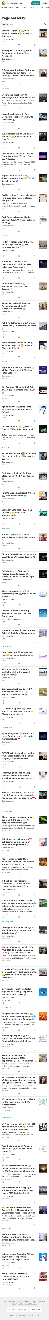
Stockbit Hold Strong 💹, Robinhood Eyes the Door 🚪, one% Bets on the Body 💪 (19, 456)
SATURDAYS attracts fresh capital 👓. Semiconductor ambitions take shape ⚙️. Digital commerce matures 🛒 (18, 756)
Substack (13, 1315)
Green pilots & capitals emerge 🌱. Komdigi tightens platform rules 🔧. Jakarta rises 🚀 (19, 930)
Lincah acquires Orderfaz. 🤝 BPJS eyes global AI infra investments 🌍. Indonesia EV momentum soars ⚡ (19, 903)
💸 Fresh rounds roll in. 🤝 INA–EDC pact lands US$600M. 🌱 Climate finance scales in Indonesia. (19, 1127)
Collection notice (31, 1304)
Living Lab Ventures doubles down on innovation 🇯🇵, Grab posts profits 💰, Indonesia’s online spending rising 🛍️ (19, 972)
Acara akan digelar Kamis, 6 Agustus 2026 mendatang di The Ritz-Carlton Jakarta (18, 163)
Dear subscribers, (8, 636)
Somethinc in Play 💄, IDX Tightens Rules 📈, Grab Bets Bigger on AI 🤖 (18, 631)
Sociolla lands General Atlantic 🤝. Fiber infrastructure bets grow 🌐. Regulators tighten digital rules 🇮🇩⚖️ (18, 795)
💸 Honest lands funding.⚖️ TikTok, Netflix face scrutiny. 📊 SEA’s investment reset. (19, 1102)
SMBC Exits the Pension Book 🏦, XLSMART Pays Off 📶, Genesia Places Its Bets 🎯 (17, 345)
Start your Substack (18, 1309)
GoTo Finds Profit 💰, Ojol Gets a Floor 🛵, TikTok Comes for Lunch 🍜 (18, 429)
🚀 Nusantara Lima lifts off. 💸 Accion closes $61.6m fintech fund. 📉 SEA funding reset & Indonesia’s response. (18, 1169)
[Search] (45, 24)
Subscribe (35, 3)
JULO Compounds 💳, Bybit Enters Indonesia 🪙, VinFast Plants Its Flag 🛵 (18, 136)
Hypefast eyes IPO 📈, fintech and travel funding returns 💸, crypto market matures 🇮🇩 (18, 736)
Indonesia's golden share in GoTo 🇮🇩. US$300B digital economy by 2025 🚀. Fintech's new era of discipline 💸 (17, 950)
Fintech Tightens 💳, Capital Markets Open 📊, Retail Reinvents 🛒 (18, 537)
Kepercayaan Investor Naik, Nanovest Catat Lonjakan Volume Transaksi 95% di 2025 (18, 861)
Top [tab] (11, 24)
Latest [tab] (5, 24)
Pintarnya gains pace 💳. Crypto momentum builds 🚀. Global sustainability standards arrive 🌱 (18, 775)
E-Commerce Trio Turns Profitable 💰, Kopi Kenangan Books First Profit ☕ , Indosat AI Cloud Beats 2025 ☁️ (18, 73)
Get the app (35, 1309)
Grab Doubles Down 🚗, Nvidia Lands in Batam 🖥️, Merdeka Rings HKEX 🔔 (18, 220)
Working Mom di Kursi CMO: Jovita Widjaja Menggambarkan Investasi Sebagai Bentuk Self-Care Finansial (19, 1080)
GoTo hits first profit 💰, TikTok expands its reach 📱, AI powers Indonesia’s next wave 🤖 (17, 992)
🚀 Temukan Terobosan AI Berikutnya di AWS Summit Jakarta (18, 96)
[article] (24, 37)
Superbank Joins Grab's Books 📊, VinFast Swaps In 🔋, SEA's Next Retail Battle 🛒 (18, 370)
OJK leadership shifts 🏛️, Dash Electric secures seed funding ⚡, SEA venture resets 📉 (18, 711)
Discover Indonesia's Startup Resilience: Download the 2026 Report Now (16, 613)
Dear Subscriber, (8, 1108)
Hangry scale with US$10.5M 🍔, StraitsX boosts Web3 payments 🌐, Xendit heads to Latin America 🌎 (19, 1016)
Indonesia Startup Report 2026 (14, 619)
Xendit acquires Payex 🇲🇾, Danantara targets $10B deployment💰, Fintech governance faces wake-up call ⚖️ (19, 1058)
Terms (21, 1304)
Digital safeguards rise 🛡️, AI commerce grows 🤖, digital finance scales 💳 (19, 594)
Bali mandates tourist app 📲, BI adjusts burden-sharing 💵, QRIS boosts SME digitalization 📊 (17, 1190)
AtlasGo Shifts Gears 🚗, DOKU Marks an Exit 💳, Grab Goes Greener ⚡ (16, 286)
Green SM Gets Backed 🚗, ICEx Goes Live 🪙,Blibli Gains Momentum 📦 (17, 512)
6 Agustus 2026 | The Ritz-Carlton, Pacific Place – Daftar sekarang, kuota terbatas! (18, 101)
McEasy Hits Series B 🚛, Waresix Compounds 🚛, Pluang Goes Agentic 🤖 (18, 53)
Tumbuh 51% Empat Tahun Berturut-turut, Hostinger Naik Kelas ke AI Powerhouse (16, 264)
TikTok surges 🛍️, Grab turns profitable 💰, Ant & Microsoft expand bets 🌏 (16, 672)
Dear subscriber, (8, 39)
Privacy (14, 1304)
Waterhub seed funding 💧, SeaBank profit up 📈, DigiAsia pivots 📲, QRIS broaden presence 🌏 (18, 1237)
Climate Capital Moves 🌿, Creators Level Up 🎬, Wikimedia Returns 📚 (19, 555)
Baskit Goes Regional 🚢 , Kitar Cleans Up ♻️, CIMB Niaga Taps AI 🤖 (18, 476)
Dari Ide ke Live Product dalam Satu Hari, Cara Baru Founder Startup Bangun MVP (19, 198)
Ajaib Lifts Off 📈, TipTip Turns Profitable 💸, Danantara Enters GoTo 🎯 (17, 409)
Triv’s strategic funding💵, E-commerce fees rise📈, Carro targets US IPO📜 (16, 1276)
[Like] (3, 45)
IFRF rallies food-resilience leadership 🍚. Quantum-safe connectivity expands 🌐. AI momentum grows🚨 (16, 884)
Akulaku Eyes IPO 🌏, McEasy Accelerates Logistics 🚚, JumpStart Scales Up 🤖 (16, 306)
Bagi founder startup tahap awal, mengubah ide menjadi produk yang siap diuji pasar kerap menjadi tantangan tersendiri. (18, 204)
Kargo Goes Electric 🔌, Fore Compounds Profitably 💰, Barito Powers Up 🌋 (17, 117)
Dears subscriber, (8, 889)
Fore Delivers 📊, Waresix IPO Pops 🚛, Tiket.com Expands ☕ (18, 494)
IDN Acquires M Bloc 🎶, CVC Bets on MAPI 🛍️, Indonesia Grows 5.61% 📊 (19, 390)
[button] (4, 7)
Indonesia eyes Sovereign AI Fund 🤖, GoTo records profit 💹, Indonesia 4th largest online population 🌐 (18, 1257)
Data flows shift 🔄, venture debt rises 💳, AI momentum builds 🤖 (17, 653)
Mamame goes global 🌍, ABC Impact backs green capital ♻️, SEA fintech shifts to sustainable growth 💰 (19, 1038)
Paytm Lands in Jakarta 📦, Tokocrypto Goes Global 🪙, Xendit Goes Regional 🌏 (18, 178)
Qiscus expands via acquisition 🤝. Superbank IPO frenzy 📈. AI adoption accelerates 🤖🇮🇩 (18, 820)
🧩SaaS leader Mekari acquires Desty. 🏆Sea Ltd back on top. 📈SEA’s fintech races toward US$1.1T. (18, 1210)
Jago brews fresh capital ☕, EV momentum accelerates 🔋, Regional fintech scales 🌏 (17, 692)
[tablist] (8, 24)
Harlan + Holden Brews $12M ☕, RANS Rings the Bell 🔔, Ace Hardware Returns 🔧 (17, 244)
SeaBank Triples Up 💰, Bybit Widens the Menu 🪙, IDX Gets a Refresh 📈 (17, 33)
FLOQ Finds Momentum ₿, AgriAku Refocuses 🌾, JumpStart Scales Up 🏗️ (19, 326)
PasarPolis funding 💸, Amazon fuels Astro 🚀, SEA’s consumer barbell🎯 (17, 1149)
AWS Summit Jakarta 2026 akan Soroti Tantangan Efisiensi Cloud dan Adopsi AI (17, 156)
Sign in (44, 3)
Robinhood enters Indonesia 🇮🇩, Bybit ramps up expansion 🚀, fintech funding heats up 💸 (17, 842)
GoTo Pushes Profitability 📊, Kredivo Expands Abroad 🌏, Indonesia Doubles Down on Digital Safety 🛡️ (18, 574)
